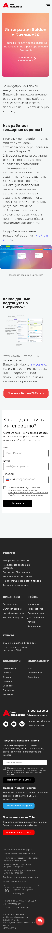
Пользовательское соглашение (19, 854)
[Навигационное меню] (48, 4)
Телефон (8, 474)
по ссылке (38, 364)
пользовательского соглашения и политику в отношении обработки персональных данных (28, 493)
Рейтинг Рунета (19, 894)
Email (6, 461)
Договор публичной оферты (17, 850)
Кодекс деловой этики (14, 881)
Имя (6, 448)
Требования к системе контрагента (21, 877)
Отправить (18, 503)
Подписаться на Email (19, 780)
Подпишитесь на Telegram (20, 788)
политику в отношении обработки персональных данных (26, 773)
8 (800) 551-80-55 (38, 711)
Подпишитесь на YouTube (19, 817)
